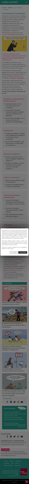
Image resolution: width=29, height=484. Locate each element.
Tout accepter (23, 252)
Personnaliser (14, 252)
